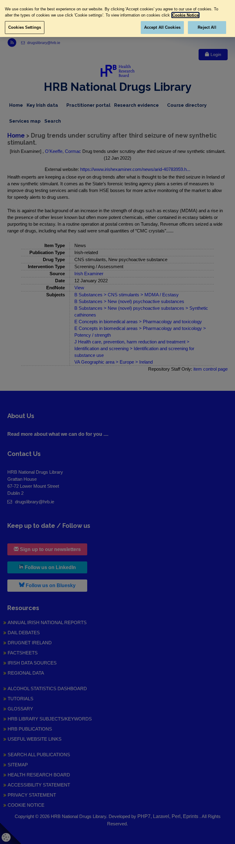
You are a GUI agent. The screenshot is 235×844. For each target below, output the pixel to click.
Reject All (207, 27)
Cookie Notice (185, 15)
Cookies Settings (24, 27)
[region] (117, 18)
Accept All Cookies (162, 27)
